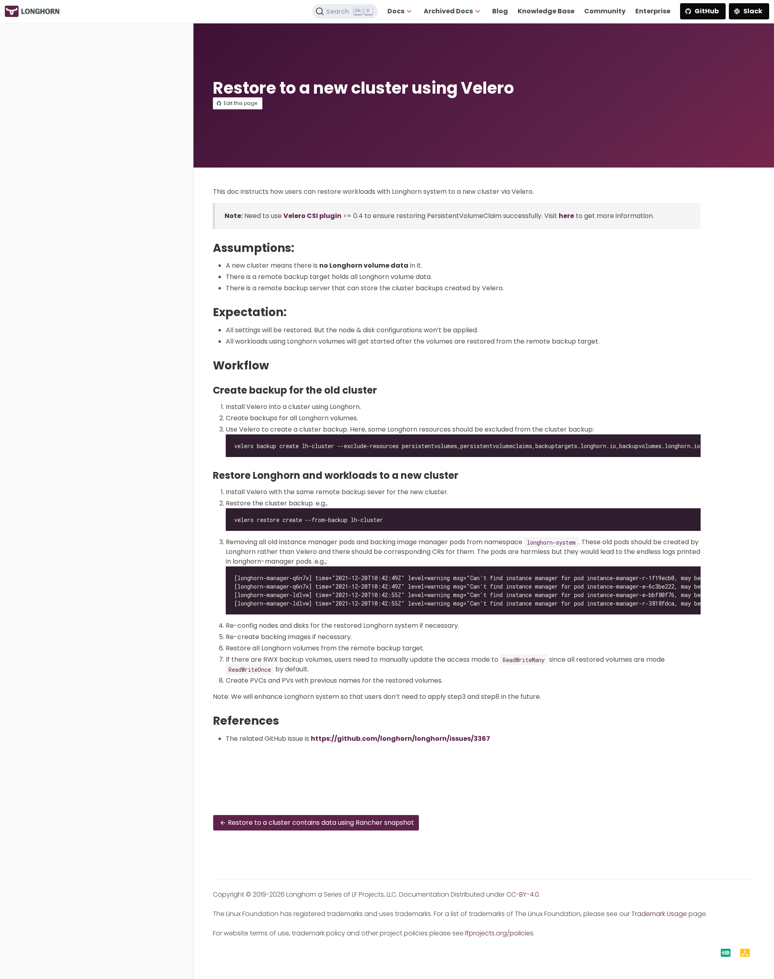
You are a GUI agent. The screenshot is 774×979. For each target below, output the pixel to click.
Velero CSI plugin (312, 215)
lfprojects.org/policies (499, 933)
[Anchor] (301, 248)
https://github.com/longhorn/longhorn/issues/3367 (400, 738)
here (566, 215)
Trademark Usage (659, 913)
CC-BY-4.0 (522, 894)
